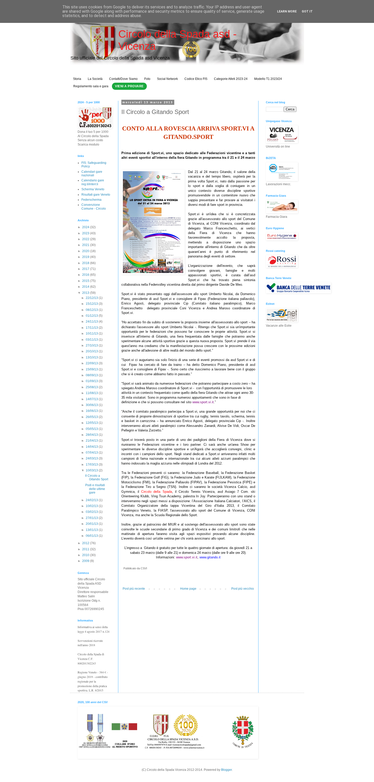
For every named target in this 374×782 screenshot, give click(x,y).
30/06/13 (92, 405)
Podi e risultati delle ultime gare (95, 488)
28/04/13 (92, 435)
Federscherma (91, 199)
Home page (188, 588)
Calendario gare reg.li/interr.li (92, 182)
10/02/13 (92, 506)
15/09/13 (92, 369)
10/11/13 (92, 333)
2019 (86, 257)
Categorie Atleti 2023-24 (231, 79)
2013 (86, 293)
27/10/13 (92, 345)
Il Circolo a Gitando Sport (96, 477)
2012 (86, 543)
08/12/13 (92, 310)
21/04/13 (92, 440)
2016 (86, 275)
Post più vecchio (242, 588)
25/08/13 (92, 387)
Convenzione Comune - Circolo (93, 206)
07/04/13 (92, 452)
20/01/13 (92, 524)
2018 (86, 263)
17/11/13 (92, 327)
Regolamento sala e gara (90, 86)
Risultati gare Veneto (95, 194)
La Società (95, 79)
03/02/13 (92, 512)
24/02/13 (92, 500)
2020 (86, 251)
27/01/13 (92, 518)
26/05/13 (92, 417)
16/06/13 (92, 411)
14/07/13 (92, 399)
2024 (86, 227)
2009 (86, 561)
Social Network (167, 79)
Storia (77, 79)
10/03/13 (92, 470)
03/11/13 (92, 339)
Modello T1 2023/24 (268, 79)
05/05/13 (92, 429)
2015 (86, 281)
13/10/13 (92, 357)
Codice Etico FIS (195, 79)
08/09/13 (92, 375)
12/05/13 (92, 423)
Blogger (226, 770)
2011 (86, 549)
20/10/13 (92, 351)
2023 (86, 233)
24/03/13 (92, 458)
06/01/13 (92, 536)
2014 (86, 286)
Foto (147, 79)
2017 (86, 269)
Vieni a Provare (129, 86)
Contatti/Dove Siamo (123, 79)
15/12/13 (92, 304)
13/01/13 (92, 530)
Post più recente (134, 588)
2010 (86, 555)
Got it (307, 11)
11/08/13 (92, 393)
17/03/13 (92, 464)
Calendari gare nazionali (91, 173)
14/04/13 (92, 446)
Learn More (287, 11)
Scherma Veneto (92, 189)
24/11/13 (92, 321)
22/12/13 (92, 298)
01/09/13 (92, 381)
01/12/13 (92, 315)
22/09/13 (92, 363)
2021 (86, 245)
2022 (86, 239)
